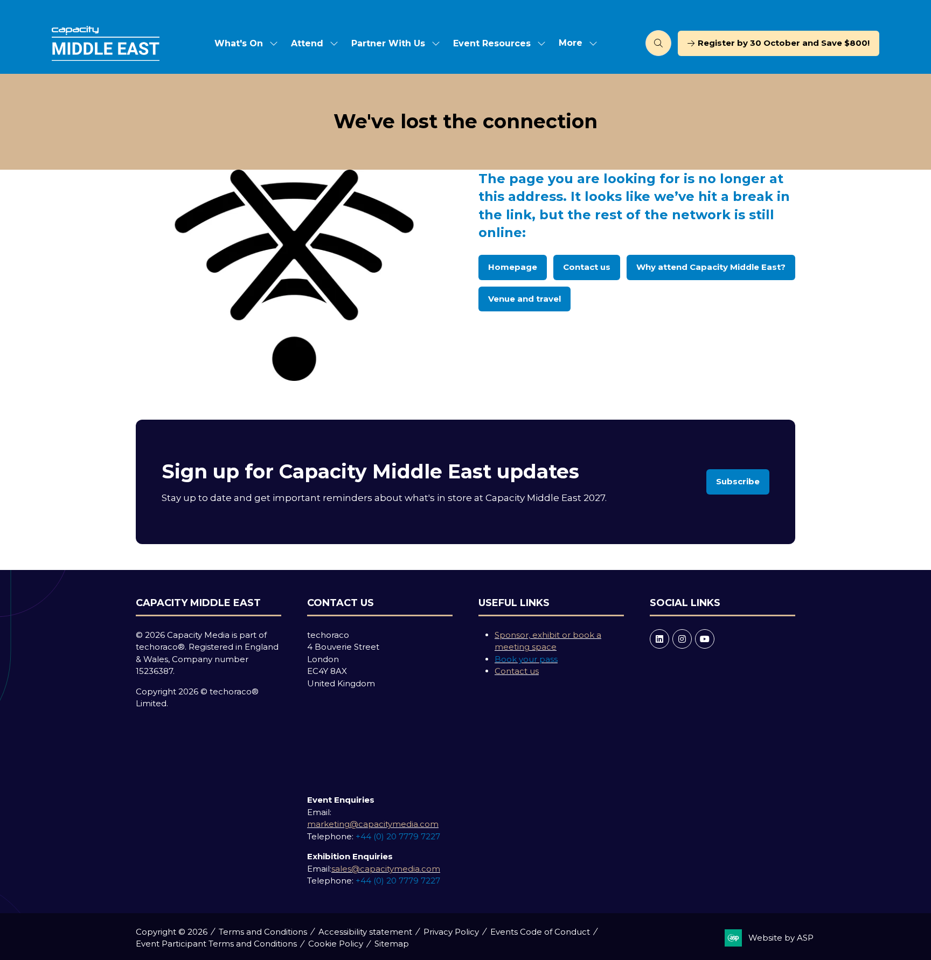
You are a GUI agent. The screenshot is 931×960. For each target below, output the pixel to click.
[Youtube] (704, 639)
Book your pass (526, 659)
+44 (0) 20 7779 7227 (398, 836)
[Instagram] (682, 639)
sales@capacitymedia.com (385, 869)
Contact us (517, 671)
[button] (574, 43)
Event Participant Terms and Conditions (216, 943)
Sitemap (391, 943)
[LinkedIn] (659, 639)
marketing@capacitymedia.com (373, 824)
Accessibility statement (365, 932)
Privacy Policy (451, 932)
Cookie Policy (335, 943)
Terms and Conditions (263, 932)
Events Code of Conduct (540, 932)
